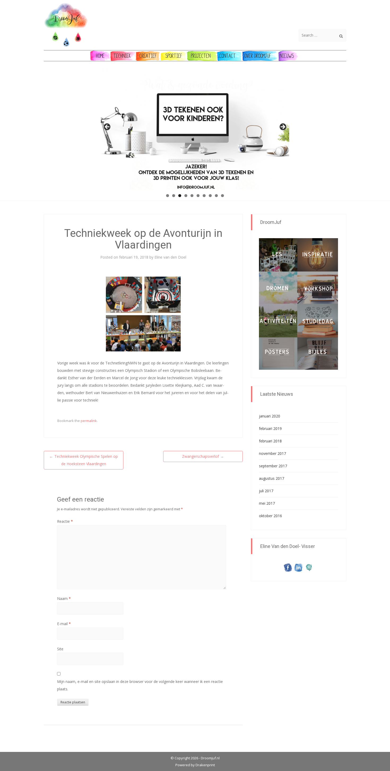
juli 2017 (266, 490)
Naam (64, 598)
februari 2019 (270, 428)
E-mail (64, 623)
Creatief (148, 56)
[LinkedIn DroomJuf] (298, 567)
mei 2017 (267, 503)
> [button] (283, 127)
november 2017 (272, 453)
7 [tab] (204, 195)
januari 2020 (269, 416)
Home (100, 56)
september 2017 (273, 465)
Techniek (122, 56)
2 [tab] (173, 195)
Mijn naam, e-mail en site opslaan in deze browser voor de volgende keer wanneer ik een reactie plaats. (140, 685)
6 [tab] (198, 195)
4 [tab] (185, 195)
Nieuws (287, 56)
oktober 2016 (270, 515)
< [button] (107, 127)
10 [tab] (222, 195)
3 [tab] (179, 195)
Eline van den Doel (170, 257)
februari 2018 (270, 440)
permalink (89, 420)
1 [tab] (167, 195)
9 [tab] (216, 195)
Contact (227, 56)
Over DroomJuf (258, 56)
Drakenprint (205, 765)
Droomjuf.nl (210, 758)
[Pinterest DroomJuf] (309, 567)
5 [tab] (191, 195)
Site (60, 648)
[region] (195, 128)
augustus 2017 (271, 478)
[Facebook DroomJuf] (288, 567)
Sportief (174, 56)
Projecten (201, 56)
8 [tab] (210, 195)
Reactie (65, 521)
